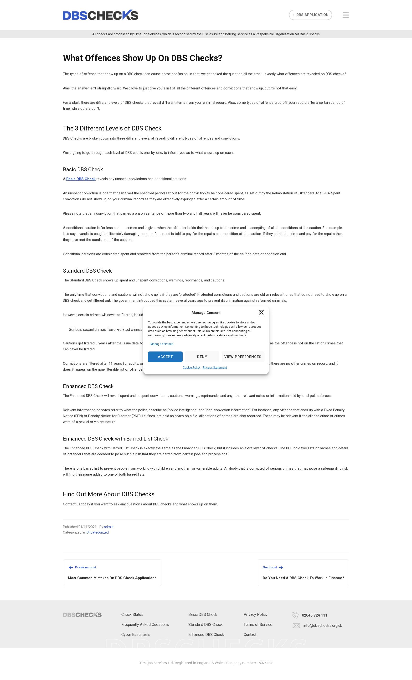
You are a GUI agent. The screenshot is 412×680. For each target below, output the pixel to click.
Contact (250, 634)
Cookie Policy (192, 367)
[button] (261, 312)
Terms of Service (258, 624)
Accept (165, 357)
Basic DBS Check (81, 179)
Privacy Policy (256, 614)
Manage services (161, 343)
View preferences (242, 357)
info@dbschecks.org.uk (322, 625)
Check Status (132, 614)
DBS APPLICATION (312, 15)
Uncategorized (98, 532)
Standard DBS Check (205, 624)
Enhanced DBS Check (206, 634)
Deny (202, 357)
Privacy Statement (215, 367)
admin (108, 527)
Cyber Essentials (135, 634)
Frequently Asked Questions (145, 624)
